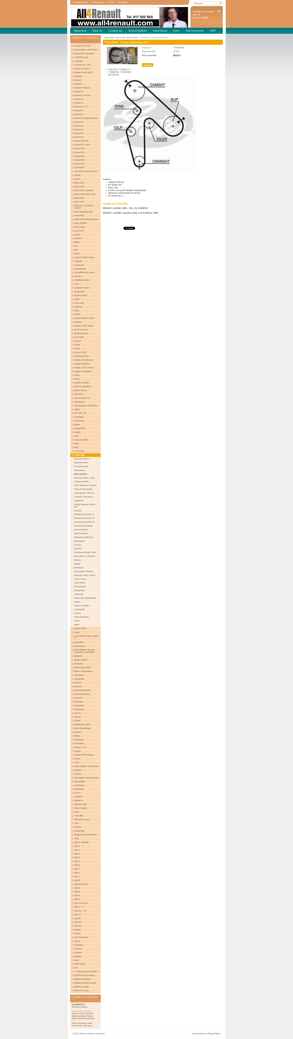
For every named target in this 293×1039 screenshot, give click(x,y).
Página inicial (82, 2)
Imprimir (123, 2)
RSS (112, 2)
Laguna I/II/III (120, 37)
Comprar (147, 65)
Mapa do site (99, 2)
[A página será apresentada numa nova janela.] (122, 63)
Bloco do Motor (132, 37)
